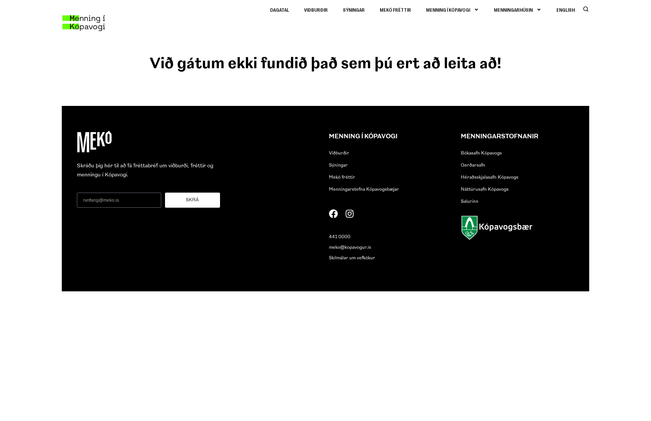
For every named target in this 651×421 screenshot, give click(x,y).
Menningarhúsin (513, 9)
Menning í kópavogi (448, 9)
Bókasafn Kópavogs (481, 153)
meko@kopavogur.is (350, 247)
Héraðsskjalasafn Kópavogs (489, 177)
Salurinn (469, 201)
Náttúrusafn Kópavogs (485, 189)
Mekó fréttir (395, 9)
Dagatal (279, 9)
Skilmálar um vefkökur (352, 258)
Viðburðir (316, 9)
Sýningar (354, 9)
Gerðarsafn (473, 165)
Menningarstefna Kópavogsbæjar (364, 189)
